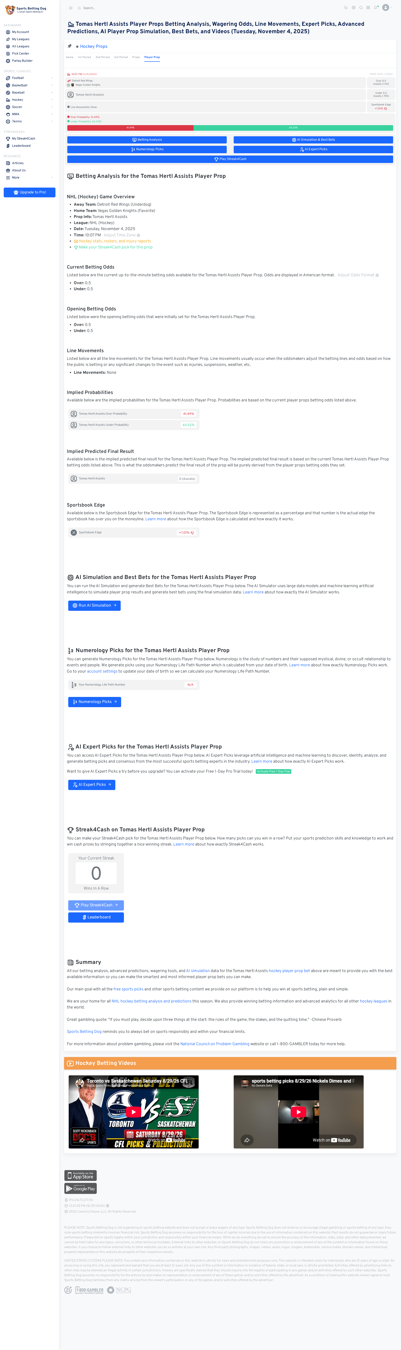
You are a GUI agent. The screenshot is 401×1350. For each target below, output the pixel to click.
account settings (102, 671)
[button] (385, 7)
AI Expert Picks (92, 784)
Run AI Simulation (94, 605)
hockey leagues (373, 1001)
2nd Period (103, 57)
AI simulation (198, 971)
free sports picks (128, 989)
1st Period (84, 57)
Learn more (155, 519)
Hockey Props (93, 46)
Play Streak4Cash (96, 905)
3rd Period (121, 57)
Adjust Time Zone (120, 235)
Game (70, 57)
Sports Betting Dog (84, 1031)
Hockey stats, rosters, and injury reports (115, 241)
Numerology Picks (95, 702)
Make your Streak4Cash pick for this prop (115, 247)
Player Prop (152, 57)
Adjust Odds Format (356, 275)
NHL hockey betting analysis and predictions (151, 1001)
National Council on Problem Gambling (214, 1044)
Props (136, 57)
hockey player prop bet (289, 971)
